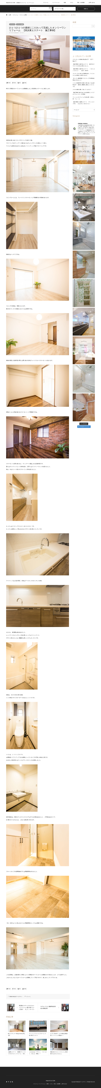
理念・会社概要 (81, 2)
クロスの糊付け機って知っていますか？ (82, 89)
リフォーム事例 (20, 24)
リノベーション (56, 2)
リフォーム (45, 2)
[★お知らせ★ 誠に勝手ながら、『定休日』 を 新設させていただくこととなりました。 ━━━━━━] (84, 350)
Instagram (10, 1081)
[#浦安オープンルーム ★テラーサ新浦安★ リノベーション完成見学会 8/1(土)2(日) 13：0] (84, 179)
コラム (71, 2)
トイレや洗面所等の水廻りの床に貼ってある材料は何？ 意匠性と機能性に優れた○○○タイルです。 (83, 84)
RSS (12, 1081)
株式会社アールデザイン (17, 996)
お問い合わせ (92, 2)
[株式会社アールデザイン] (50, 1080)
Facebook (8, 1081)
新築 (65, 2)
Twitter (6, 1081)
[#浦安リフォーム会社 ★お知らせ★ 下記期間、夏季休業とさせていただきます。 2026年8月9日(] (84, 150)
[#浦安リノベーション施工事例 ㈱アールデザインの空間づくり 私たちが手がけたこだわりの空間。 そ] (84, 236)
